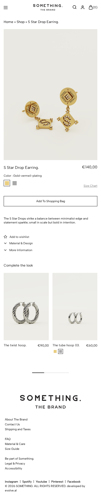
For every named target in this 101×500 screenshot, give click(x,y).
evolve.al (11, 490)
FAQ (8, 439)
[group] (26, 306)
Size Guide (12, 449)
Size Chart (90, 185)
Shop (21, 22)
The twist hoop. (15, 345)
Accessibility (13, 468)
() (95, 7)
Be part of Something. (19, 458)
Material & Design (21, 243)
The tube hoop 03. (66, 345)
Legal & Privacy (15, 463)
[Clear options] (95, 175)
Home (8, 22)
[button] (7, 183)
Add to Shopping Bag (50, 201)
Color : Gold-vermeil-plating (23, 175)
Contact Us (12, 424)
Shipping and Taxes (18, 429)
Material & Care (15, 444)
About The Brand (16, 419)
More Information (20, 250)
